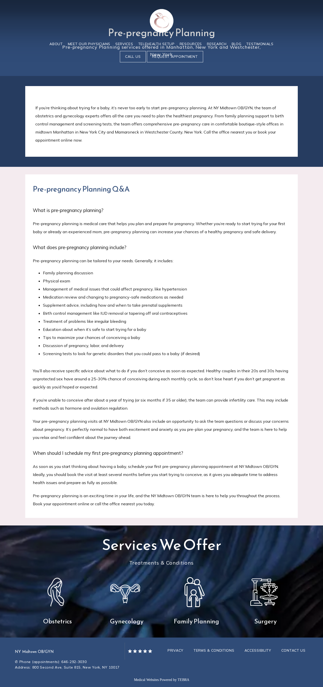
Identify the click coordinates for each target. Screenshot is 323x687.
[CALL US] (132, 62)
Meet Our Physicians (89, 44)
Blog (236, 44)
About (56, 44)
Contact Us (293, 650)
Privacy (175, 650)
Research (217, 44)
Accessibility (258, 650)
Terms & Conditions (214, 650)
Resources (191, 44)
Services (124, 44)
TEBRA (183, 680)
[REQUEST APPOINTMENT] (174, 62)
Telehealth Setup (156, 44)
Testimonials (259, 44)
